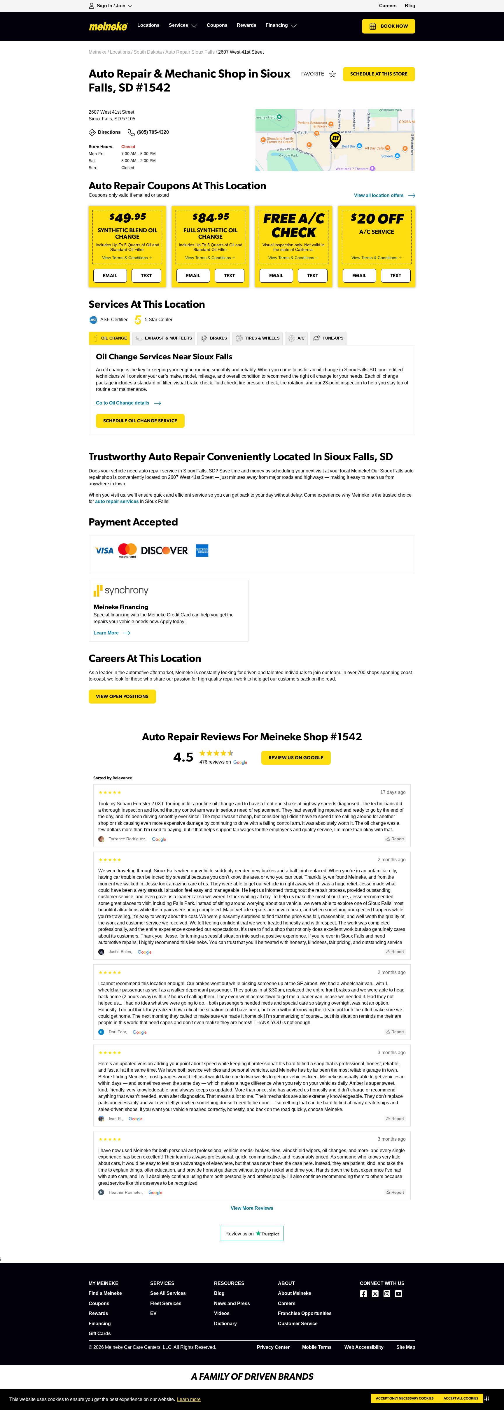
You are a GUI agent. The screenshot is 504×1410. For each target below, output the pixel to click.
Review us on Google (296, 757)
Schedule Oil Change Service (140, 421)
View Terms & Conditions (125, 257)
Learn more (189, 1399)
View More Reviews (252, 1208)
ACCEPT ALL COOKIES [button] (461, 1398)
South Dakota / (149, 52)
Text (146, 275)
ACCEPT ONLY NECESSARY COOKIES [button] (405, 1398)
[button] (487, 1398)
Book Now (394, 26)
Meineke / (99, 52)
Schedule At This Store (379, 74)
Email (110, 275)
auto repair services (117, 501)
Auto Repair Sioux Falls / (191, 52)
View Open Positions (122, 696)
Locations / (122, 52)
